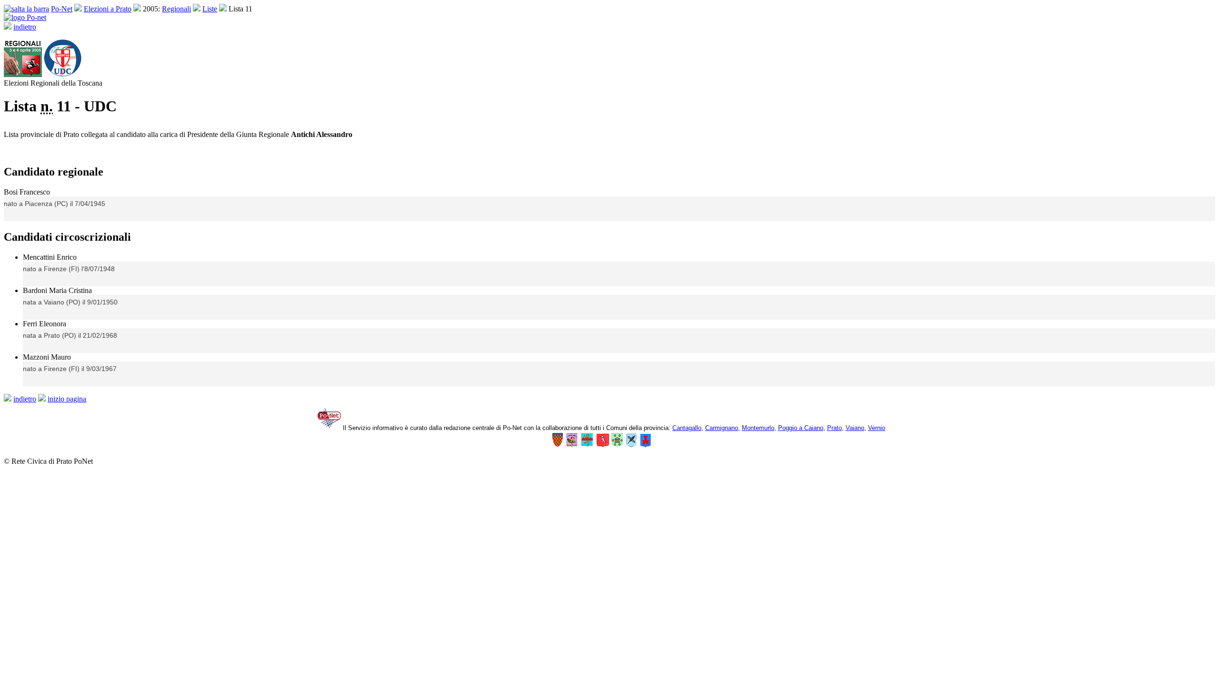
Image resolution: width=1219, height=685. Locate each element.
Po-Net (61, 9)
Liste (209, 9)
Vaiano (855, 427)
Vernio (876, 427)
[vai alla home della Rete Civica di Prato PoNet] (25, 17)
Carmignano (721, 427)
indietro (24, 27)
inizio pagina (67, 399)
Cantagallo (686, 427)
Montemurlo (758, 427)
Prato (834, 427)
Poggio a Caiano (800, 427)
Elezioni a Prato (107, 9)
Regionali (176, 9)
